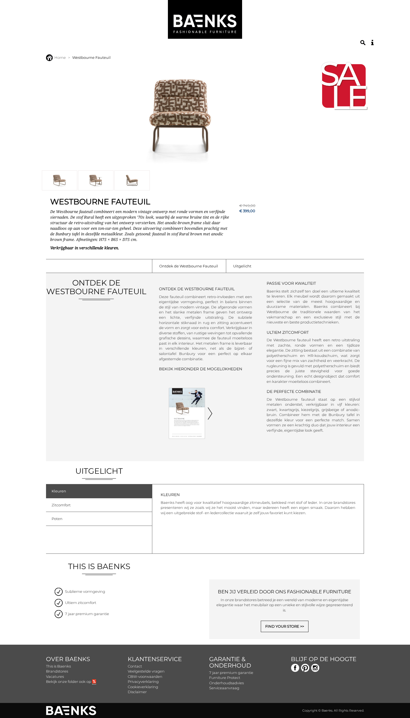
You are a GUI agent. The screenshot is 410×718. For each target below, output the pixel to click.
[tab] (99, 491)
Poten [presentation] (57, 518)
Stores (181, 45)
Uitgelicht (242, 266)
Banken (42, 45)
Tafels (121, 45)
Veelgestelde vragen (146, 671)
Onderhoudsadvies (226, 683)
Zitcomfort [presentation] (61, 505)
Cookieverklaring (143, 687)
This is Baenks (58, 666)
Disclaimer (137, 692)
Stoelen (98, 45)
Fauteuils (70, 45)
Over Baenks (68, 659)
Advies (203, 45)
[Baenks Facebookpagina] (295, 667)
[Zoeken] (363, 42)
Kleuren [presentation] (59, 491)
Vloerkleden (151, 45)
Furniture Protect (224, 677)
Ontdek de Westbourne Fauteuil (188, 266)
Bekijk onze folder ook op (69, 681)
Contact (135, 666)
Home (60, 57)
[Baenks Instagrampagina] (315, 667)
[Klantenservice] (372, 42)
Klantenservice (155, 659)
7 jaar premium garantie (231, 672)
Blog (223, 45)
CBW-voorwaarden (145, 676)
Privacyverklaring (143, 681)
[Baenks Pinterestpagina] (305, 667)
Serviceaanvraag (224, 688)
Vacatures (55, 676)
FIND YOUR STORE (282, 626)
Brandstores (57, 671)
